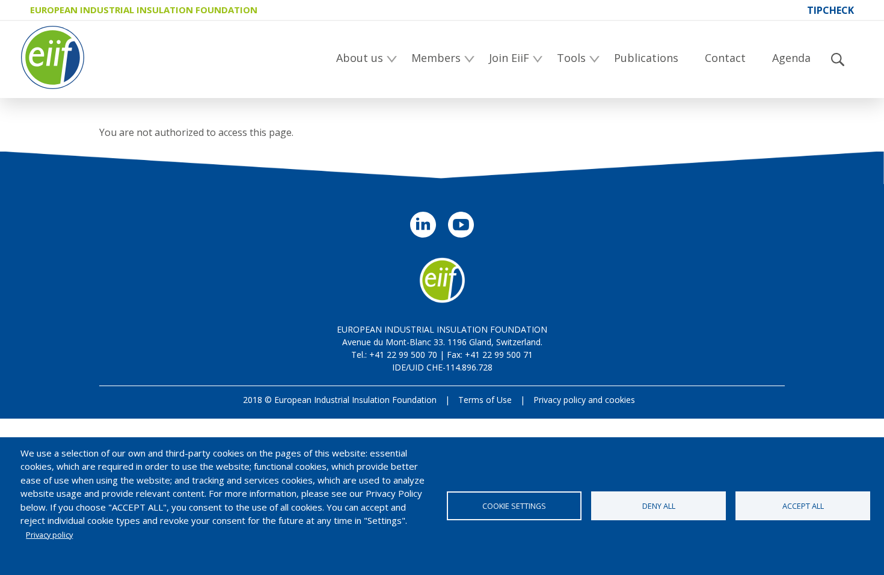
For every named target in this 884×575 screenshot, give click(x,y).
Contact (725, 58)
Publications (646, 58)
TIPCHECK (830, 10)
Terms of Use (485, 399)
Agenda (791, 58)
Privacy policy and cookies (584, 399)
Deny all (658, 505)
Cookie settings (514, 505)
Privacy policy (49, 534)
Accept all (803, 505)
